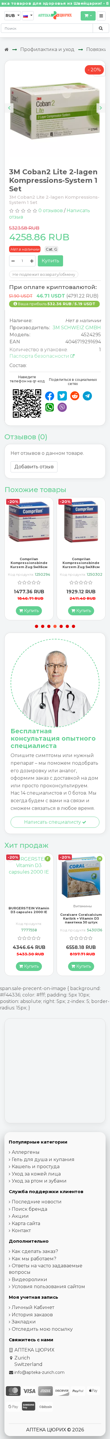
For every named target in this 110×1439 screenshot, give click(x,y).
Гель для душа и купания (43, 1159)
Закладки (24, 1322)
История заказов (32, 1315)
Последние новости (37, 1202)
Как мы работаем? (34, 1258)
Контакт (21, 1230)
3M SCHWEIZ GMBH (77, 327)
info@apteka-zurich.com (39, 1372)
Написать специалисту (53, 822)
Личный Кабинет (33, 1307)
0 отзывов (50, 210)
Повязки (97, 49)
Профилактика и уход (47, 49)
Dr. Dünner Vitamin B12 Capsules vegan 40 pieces (81, 918)
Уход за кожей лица (36, 1174)
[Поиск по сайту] (101, 28)
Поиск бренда (29, 1209)
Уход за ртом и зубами (39, 1181)
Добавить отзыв (34, 466)
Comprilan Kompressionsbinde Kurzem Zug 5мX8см (29, 563)
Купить (50, 261)
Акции (20, 1216)
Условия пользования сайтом (48, 1286)
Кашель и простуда (36, 1166)
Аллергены (26, 1152)
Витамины (30, 906)
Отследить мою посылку (42, 1329)
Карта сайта (26, 1223)
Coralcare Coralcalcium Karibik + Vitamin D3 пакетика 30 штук (29, 918)
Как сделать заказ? (35, 1251)
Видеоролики (29, 1279)
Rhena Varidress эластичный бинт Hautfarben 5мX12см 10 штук (81, 565)
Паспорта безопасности (39, 356)
